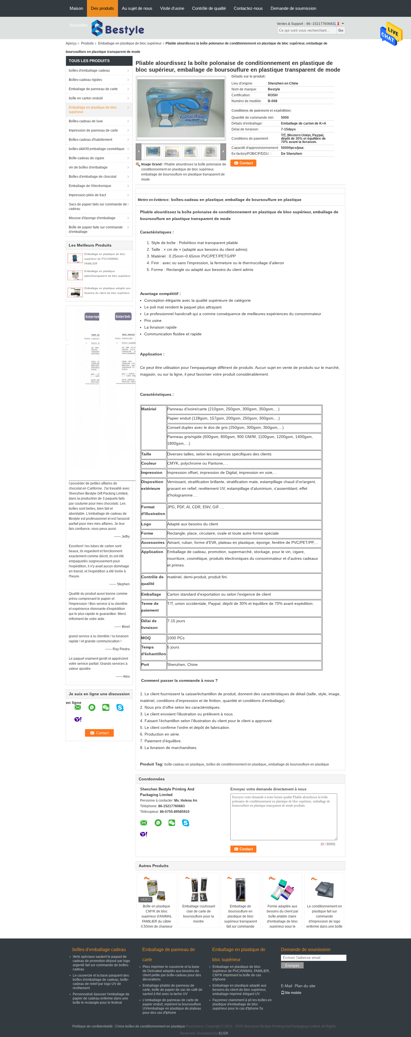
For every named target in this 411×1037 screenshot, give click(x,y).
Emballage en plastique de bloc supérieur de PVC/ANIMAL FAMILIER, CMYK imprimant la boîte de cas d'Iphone (241, 973)
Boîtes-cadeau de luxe (86, 121)
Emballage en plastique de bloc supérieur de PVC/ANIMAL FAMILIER (104, 258)
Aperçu (71, 43)
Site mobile (292, 993)
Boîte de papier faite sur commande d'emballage (96, 229)
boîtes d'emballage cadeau (89, 70)
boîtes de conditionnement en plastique (236, 764)
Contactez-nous (248, 8)
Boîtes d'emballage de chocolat (92, 177)
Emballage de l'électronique (90, 186)
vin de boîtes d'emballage (88, 167)
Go (340, 30)
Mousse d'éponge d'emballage (92, 218)
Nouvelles (79, 25)
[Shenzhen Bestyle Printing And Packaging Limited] (122, 28)
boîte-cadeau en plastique (184, 764)
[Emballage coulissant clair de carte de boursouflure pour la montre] (198, 890)
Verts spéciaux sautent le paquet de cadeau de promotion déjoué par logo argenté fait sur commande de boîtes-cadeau (101, 963)
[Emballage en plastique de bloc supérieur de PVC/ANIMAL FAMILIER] (75, 258)
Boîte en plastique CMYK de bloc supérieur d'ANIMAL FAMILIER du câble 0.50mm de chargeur (157, 916)
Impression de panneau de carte (93, 130)
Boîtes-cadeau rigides (85, 80)
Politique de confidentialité (92, 1026)
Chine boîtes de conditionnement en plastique (150, 1026)
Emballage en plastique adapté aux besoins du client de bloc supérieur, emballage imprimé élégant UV (239, 990)
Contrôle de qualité (209, 8)
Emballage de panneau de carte (93, 89)
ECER (223, 1033)
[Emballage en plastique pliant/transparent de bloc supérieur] (75, 275)
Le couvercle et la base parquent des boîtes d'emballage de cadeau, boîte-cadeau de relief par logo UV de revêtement (101, 981)
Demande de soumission (293, 8)
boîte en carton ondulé (86, 98)
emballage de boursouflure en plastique (298, 764)
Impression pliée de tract (87, 195)
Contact (246, 163)
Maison (76, 8)
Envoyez (292, 965)
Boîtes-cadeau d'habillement (90, 140)
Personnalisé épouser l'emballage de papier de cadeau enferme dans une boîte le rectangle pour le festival (101, 998)
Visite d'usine (172, 8)
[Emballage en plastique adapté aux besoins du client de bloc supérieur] (75, 292)
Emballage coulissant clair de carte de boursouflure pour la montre (198, 913)
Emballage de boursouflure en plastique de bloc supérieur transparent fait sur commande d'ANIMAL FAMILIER (240, 918)
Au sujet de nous (137, 8)
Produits (87, 43)
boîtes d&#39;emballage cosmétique (96, 149)
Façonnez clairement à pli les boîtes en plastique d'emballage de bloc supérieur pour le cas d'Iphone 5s (242, 1004)
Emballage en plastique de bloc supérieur (130, 43)
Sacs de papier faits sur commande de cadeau (98, 206)
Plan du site (305, 986)
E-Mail (286, 986)
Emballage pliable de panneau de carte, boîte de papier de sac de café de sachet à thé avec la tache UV (172, 990)
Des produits (102, 8)
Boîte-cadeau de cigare (86, 158)
